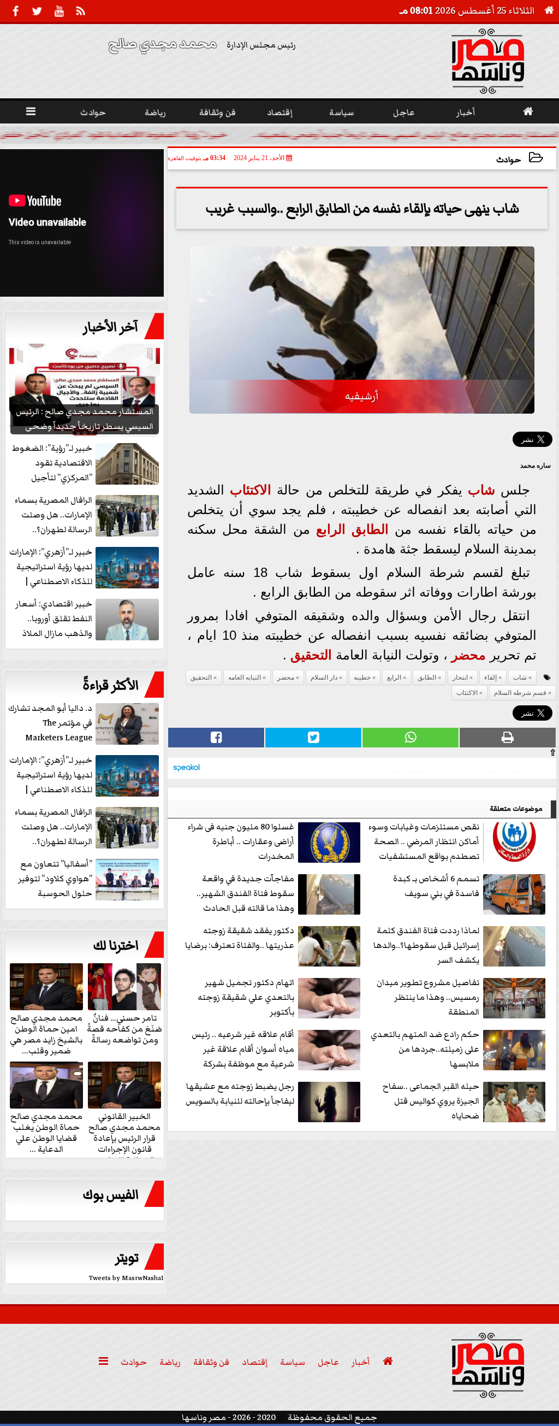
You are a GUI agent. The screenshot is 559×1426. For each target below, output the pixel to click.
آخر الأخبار (111, 327)
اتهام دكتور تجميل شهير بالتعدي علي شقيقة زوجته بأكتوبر (246, 997)
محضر (468, 654)
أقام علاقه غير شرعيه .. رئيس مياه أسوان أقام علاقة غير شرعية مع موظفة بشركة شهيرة (243, 1050)
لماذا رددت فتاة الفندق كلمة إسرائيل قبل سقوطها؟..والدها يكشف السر (426, 945)
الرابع (331, 529)
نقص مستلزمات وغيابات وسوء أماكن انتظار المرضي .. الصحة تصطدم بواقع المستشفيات (423, 841)
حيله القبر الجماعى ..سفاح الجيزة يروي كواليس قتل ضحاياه (431, 1101)
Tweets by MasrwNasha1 (126, 1278)
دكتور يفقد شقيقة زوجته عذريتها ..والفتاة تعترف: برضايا (239, 938)
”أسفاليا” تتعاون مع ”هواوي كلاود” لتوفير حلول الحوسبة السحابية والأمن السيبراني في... (89, 879)
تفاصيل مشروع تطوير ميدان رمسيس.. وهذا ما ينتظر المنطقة (428, 997)
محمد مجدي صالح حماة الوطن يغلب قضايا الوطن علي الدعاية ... (46, 1132)
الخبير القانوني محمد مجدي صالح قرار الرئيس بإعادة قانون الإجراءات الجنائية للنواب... (124, 1137)
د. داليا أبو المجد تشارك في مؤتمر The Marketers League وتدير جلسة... (50, 724)
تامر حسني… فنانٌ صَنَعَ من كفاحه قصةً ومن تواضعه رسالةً (124, 1028)
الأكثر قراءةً (110, 686)
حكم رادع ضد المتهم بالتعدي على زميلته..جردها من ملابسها (425, 1049)
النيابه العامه (244, 677)
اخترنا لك (116, 946)
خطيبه (362, 677)
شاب (481, 489)
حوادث (508, 160)
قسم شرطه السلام (520, 693)
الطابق (370, 529)
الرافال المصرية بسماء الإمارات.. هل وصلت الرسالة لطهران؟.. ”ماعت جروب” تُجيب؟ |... (86, 827)
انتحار (460, 677)
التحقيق (311, 654)
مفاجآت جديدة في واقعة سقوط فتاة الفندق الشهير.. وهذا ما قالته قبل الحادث (245, 893)
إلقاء (490, 677)
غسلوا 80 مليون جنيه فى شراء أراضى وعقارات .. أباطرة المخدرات (241, 841)
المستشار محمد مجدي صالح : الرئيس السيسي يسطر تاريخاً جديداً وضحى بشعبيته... (405, 134)
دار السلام (324, 677)
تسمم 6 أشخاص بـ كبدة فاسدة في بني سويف (436, 886)
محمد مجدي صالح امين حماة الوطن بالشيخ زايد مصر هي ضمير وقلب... (46, 1033)
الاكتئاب (250, 489)
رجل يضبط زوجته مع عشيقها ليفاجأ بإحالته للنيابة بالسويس (240, 1093)
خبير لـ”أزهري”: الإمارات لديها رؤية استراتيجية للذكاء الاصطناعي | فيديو (50, 775)
